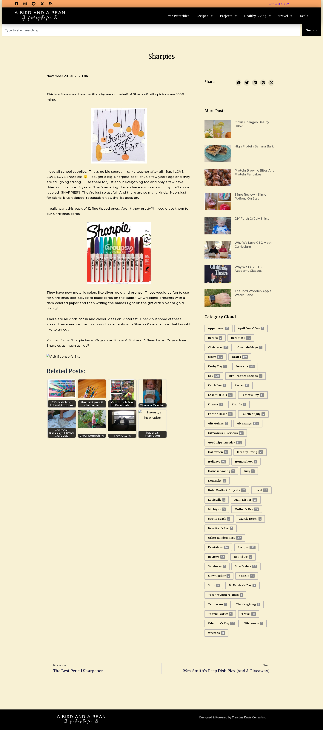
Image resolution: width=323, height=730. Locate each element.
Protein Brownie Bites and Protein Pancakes (255, 172)
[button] (239, 83)
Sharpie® (140, 94)
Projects (226, 16)
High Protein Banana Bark (254, 146)
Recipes (202, 16)
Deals (304, 16)
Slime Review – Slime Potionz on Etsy (250, 196)
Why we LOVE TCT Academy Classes (249, 269)
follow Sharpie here (76, 340)
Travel (283, 16)
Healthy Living (255, 16)
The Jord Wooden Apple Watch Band (253, 293)
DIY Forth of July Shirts (252, 218)
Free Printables (178, 16)
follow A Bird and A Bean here (139, 340)
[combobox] (151, 30)
